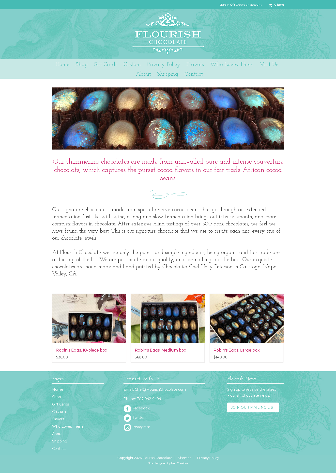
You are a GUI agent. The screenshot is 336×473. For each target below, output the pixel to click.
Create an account (249, 4)
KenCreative (179, 463)
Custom (59, 411)
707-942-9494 (149, 399)
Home (57, 389)
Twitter (139, 417)
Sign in (224, 4)
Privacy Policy (208, 458)
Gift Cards (60, 404)
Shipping (59, 441)
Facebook (141, 408)
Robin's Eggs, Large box (237, 350)
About (57, 434)
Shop (82, 65)
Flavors (58, 419)
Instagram (141, 427)
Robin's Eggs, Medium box (160, 350)
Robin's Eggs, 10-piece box (81, 350)
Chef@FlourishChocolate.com (160, 389)
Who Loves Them (67, 426)
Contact (59, 448)
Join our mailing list (253, 407)
